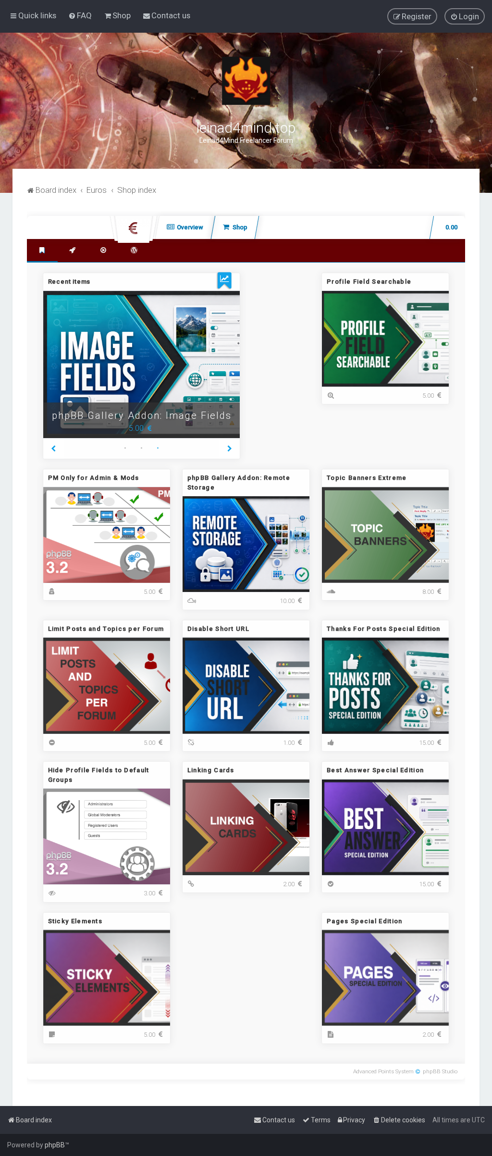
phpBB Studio (440, 1071)
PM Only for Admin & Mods (93, 477)
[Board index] (246, 81)
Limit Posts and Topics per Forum (106, 628)
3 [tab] (157, 449)
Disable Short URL (218, 628)
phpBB (55, 1145)
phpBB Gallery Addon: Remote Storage (141, 408)
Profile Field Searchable (369, 281)
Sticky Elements (75, 921)
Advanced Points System (383, 1071)
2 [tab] (141, 449)
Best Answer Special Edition (375, 770)
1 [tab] (125, 449)
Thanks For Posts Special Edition (384, 628)
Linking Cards (210, 770)
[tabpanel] (141, 365)
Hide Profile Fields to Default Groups (98, 774)
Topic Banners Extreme (366, 477)
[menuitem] (80, 15)
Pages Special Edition (364, 921)
